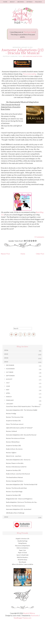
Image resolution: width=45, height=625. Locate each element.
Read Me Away (22, 559)
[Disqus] (22, 290)
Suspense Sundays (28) (13, 495)
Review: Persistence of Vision (15, 438)
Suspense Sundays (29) (13, 470)
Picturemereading (29, 74)
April (8, 393)
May (7, 389)
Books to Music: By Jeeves (14, 449)
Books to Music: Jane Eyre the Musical (18, 474)
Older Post (40, 254)
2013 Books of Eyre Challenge (15, 513)
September (10, 375)
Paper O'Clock (22, 552)
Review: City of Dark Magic (14, 491)
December (10, 365)
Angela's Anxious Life (22, 538)
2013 (24, 56)
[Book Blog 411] (23, 210)
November (10, 368)
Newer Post (5, 254)
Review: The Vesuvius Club (14, 417)
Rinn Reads (22, 562)
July (8, 382)
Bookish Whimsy (29, 613)
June (8, 386)
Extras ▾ (29, 2)
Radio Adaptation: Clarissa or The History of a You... (21, 502)
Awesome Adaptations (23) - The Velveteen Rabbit (21, 410)
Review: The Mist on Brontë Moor (16, 488)
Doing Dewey (22, 543)
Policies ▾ (38, 2)
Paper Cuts (22, 550)
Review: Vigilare (11, 452)
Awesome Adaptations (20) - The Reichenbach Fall (21, 484)
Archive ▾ (20, 2)
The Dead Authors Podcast (14, 477)
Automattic (35, 615)
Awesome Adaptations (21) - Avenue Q (18, 459)
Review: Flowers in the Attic (15, 463)
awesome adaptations (34, 56)
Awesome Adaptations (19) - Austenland (18, 509)
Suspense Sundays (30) (13, 445)
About (12, 2)
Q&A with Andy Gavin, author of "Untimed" (19, 428)
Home (5, 2)
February (10, 400)
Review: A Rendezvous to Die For (16, 466)
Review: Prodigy (11, 413)
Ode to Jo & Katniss (22, 548)
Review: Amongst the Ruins (14, 481)
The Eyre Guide (29, 32)
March (9, 396)
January (9, 403)
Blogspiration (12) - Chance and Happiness (19, 498)
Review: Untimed (11, 431)
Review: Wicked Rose (13, 442)
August (9, 379)
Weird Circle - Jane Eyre (13, 456)
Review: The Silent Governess (15, 506)
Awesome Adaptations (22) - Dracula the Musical (22, 51)
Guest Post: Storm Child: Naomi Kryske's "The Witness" (23, 406)
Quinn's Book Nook (22, 555)
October (9, 372)
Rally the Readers (22, 557)
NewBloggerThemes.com (22, 618)
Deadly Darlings (22, 541)
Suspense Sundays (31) (13, 420)
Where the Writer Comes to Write (22, 564)
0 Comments (39, 237)
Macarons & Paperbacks (22, 545)
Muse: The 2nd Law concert (14, 424)
